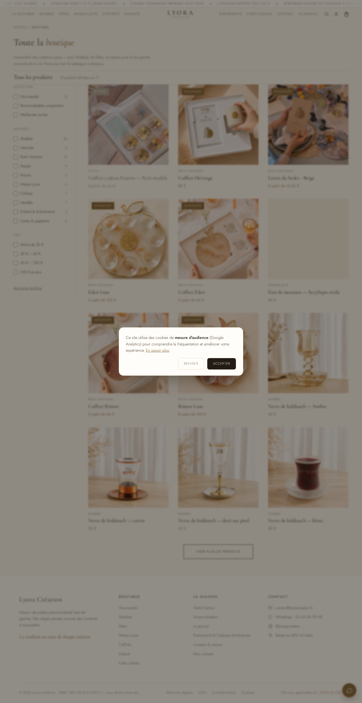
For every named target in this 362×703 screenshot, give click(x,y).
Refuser (191, 363)
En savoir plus (157, 350)
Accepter (221, 363)
